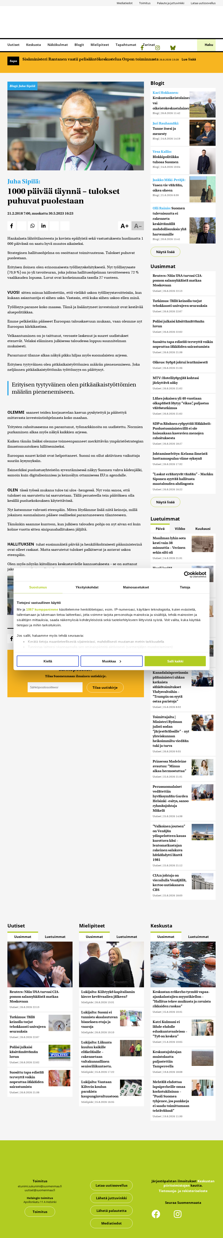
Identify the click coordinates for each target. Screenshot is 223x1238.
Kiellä (48, 661)
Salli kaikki (175, 661)
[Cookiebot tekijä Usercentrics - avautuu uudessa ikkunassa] (187, 574)
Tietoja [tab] (185, 587)
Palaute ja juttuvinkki (170, 3)
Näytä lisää (165, 252)
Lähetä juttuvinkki (111, 1198)
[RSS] (166, 48)
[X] (150, 48)
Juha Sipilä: (23, 181)
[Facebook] (143, 48)
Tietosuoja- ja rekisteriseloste (183, 1191)
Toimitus (144, 3)
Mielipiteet (100, 44)
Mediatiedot (125, 3)
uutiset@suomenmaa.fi (40, 1190)
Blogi (156, 113)
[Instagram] (158, 48)
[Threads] (182, 48)
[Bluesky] (200, 1217)
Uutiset (13, 44)
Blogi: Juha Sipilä (22, 86)
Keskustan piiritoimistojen (189, 1183)
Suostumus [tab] (38, 587)
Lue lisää (189, 59)
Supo (13, 61)
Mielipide (87, 1002)
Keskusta (33, 44)
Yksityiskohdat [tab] (87, 587)
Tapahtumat (126, 44)
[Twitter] (167, 1217)
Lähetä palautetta (111, 1210)
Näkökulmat (57, 44)
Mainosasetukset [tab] (136, 587)
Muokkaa (109, 661)
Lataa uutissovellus (203, 3)
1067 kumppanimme (42, 609)
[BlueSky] (174, 48)
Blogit (79, 44)
